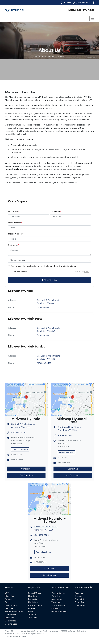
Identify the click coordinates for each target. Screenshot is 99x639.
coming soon (11, 624)
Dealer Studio (20, 636)
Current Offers (35, 605)
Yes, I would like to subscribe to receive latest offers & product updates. (43, 266)
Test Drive (33, 618)
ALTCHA (86, 272)
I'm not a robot (20, 272)
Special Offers (34, 593)
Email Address (15, 223)
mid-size (9, 609)
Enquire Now (49, 280)
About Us (79, 593)
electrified (9, 596)
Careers (78, 596)
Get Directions (26, 475)
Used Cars (33, 602)
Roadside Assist (58, 605)
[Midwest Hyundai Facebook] (94, 2)
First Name (13, 212)
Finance (31, 609)
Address (67, 3)
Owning (55, 609)
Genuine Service (59, 612)
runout (8, 599)
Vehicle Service (58, 593)
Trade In (32, 615)
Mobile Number (15, 234)
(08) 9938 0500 (83, 3)
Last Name (55, 212)
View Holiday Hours (20, 449)
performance (11, 605)
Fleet (30, 612)
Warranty (55, 602)
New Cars (32, 596)
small (7, 602)
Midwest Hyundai (81, 10)
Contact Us (26, 469)
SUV (7, 593)
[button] (92, 18)
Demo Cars (33, 599)
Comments (13, 245)
